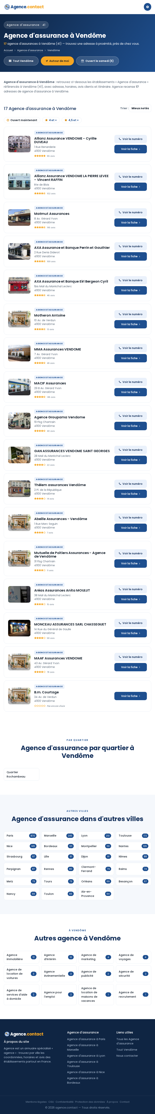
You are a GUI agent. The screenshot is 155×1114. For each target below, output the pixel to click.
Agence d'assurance (30, 50)
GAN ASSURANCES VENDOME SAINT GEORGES (72, 451)
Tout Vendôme (23, 61)
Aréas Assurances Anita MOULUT (62, 590)
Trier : (124, 108)
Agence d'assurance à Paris (86, 1039)
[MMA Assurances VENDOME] (19, 353)
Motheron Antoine (49, 315)
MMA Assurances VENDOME (57, 349)
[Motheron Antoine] (19, 319)
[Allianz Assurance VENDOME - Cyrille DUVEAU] (19, 144)
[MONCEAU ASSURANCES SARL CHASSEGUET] (19, 628)
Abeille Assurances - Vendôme (60, 518)
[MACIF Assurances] (19, 387)
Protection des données (90, 1102)
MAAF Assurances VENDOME (58, 658)
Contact (124, 1102)
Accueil (8, 50)
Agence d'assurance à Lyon (86, 1056)
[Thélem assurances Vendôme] (19, 488)
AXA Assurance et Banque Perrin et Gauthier (72, 247)
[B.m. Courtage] (19, 696)
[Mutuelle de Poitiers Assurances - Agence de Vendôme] (19, 558)
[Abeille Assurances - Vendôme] (19, 522)
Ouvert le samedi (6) (99, 61)
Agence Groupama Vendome (59, 417)
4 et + (53, 120)
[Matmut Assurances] (19, 217)
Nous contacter (127, 1056)
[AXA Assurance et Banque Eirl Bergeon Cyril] (19, 285)
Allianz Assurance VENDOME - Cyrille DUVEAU (65, 140)
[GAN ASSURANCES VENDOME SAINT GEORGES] (19, 455)
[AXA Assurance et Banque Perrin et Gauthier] (19, 251)
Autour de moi (59, 61)
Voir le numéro (132, 139)
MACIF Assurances (50, 383)
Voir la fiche (129, 149)
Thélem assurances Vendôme (60, 484)
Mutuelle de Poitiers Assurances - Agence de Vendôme (69, 554)
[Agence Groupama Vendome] (19, 421)
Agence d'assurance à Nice (86, 1072)
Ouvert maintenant (23, 120)
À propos (112, 1102)
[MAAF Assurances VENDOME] (19, 662)
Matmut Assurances (51, 213)
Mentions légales (36, 1102)
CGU (51, 1102)
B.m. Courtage (46, 692)
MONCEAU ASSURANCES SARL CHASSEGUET (70, 624)
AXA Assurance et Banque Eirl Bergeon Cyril (71, 281)
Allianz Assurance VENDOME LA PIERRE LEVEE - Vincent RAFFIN (71, 178)
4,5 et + (73, 120)
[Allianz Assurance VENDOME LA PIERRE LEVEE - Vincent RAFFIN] (19, 181)
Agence (27, 7)
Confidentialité (65, 1102)
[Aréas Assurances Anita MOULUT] (19, 594)
